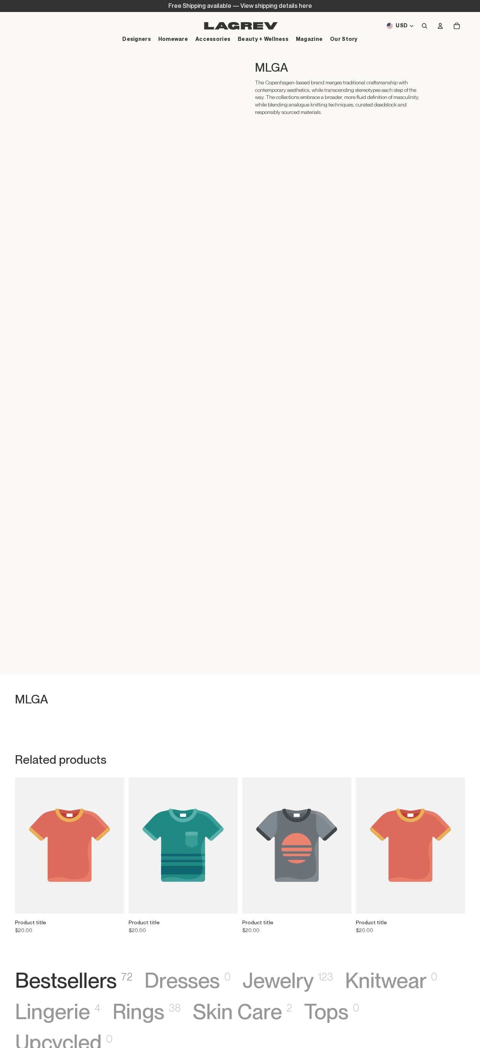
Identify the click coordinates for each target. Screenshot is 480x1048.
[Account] (440, 26)
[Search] (424, 26)
